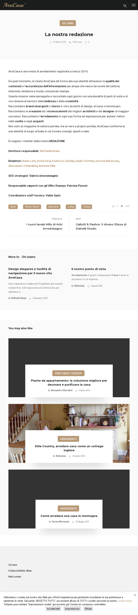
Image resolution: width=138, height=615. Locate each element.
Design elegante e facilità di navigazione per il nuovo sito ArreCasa (30, 273)
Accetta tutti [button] (53, 608)
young (86, 206)
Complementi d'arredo (68, 373)
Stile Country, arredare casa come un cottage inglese (69, 448)
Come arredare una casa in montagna (69, 516)
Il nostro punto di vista (89, 269)
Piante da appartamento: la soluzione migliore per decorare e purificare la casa (69, 382)
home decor (32, 206)
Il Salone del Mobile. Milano (20, 570)
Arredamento (68, 439)
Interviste (53, 206)
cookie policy (124, 600)
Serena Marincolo (107, 161)
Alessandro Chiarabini (22, 165)
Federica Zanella (63, 161)
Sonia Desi (44, 161)
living (71, 206)
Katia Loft (29, 161)
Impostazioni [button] (72, 608)
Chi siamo (68, 23)
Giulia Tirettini (84, 161)
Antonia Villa (47, 165)
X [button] (135, 595)
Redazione (79, 285)
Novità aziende (14, 576)
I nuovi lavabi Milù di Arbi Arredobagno (44, 226)
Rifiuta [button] (88, 608)
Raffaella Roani (50, 151)
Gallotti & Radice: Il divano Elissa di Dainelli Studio (101, 226)
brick (13, 206)
